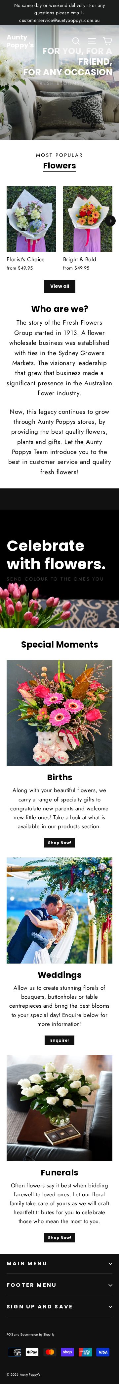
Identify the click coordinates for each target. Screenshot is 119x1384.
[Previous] (8, 220)
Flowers (59, 165)
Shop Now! (59, 843)
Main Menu (27, 1263)
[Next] (110, 220)
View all (59, 286)
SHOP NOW (96, 99)
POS (10, 1334)
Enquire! (59, 1040)
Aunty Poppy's (20, 41)
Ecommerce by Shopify (37, 1334)
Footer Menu (32, 1285)
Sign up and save (40, 1306)
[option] (59, 70)
